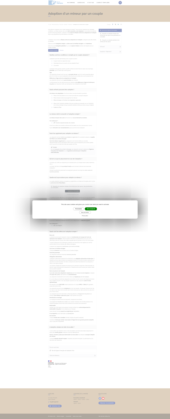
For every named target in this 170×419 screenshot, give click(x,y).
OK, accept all (91, 208)
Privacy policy (85, 215)
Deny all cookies (85, 212)
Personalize (78, 208)
